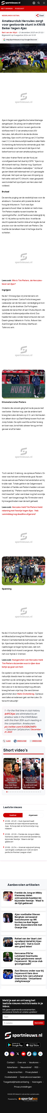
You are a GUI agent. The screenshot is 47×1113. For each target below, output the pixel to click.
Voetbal (12, 815)
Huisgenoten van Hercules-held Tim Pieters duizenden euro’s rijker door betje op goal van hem (22, 663)
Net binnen (7, 8)
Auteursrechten (15, 1072)
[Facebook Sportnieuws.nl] (6, 1054)
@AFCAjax (9, 713)
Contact (11, 1062)
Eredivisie (21, 741)
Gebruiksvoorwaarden (30, 1077)
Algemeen (33, 815)
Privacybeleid (31, 1072)
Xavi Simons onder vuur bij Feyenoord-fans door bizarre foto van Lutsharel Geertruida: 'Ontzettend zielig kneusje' (29, 976)
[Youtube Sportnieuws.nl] (23, 1054)
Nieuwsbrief (26, 1067)
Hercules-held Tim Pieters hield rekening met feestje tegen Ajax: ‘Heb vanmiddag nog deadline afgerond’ (22, 510)
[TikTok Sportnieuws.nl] (29, 1054)
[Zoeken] (38, 3)
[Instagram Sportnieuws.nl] (12, 1054)
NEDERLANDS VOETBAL (11, 15)
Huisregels (37, 1082)
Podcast (19, 8)
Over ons (22, 1062)
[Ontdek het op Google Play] (15, 1045)
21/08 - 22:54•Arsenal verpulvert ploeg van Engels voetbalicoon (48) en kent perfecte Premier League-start (22, 850)
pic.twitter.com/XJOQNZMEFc (20, 726)
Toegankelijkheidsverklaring (16, 1082)
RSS (36, 1067)
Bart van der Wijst (9, 32)
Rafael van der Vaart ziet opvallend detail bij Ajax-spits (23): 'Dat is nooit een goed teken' (28, 942)
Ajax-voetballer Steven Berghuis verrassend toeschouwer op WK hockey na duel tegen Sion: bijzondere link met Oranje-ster (28, 921)
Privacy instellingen (23, 1086)
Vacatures (33, 1062)
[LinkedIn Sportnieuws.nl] (35, 1054)
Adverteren (12, 1067)
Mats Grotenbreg (25, 693)
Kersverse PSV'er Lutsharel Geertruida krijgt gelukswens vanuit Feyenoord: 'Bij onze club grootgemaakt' (28, 958)
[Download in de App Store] (32, 1045)
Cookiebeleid (11, 1077)
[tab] (7, 792)
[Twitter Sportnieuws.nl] (18, 1054)
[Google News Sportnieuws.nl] (40, 1054)
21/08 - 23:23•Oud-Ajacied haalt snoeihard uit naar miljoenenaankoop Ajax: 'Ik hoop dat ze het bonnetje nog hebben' (21, 825)
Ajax (8, 741)
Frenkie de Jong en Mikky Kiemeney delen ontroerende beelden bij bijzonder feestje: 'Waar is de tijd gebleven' (29, 898)
